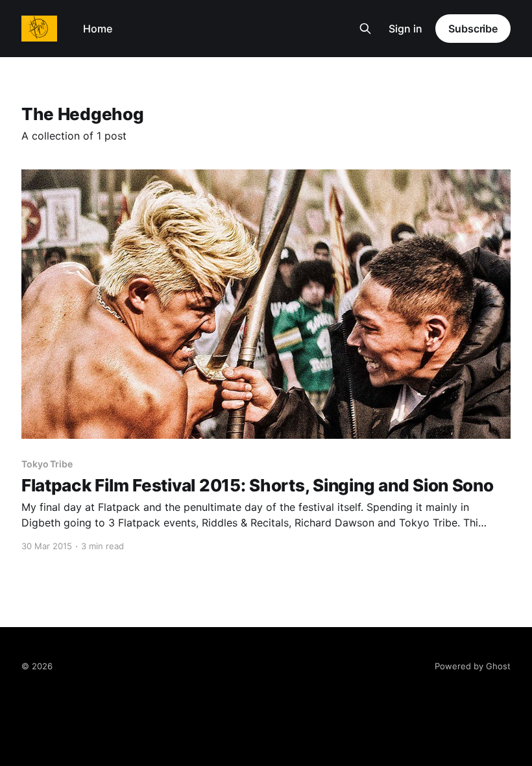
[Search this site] (365, 28)
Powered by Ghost (473, 666)
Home (97, 28)
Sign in (405, 28)
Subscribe (473, 28)
